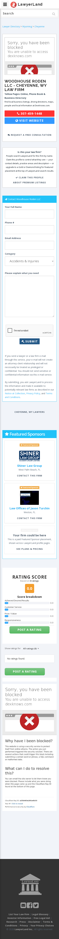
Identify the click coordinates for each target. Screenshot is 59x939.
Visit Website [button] (31, 120)
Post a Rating (29, 630)
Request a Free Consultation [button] (30, 134)
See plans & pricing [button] (29, 548)
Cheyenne (39, 26)
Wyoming (27, 26)
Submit (31, 341)
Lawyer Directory (11, 26)
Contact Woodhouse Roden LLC (24, 199)
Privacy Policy (33, 393)
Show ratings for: (13, 648)
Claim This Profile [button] (31, 177)
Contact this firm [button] (29, 475)
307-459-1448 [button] (31, 113)
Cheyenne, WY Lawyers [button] (29, 411)
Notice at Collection (15, 393)
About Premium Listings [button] (29, 182)
